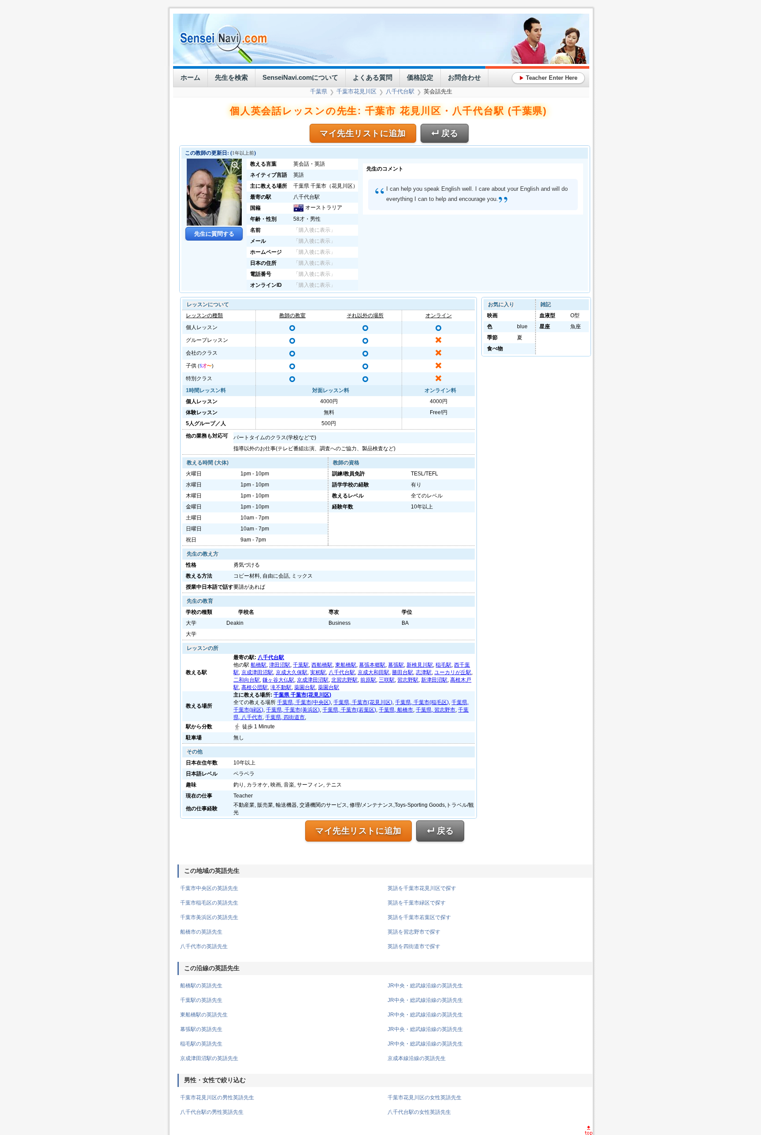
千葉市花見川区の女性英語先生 (425, 1097)
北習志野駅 (344, 680)
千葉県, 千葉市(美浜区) (293, 710)
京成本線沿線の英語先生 (417, 1058)
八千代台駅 (400, 91)
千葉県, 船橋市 (396, 710)
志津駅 (424, 672)
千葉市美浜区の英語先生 (209, 917)
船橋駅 (258, 665)
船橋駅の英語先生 (201, 986)
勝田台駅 (402, 672)
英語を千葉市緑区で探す (417, 903)
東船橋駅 (345, 665)
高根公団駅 (254, 687)
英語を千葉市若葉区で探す (419, 917)
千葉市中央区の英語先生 (209, 888)
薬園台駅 (304, 687)
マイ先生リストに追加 (363, 133)
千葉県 (318, 91)
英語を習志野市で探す (414, 932)
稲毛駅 (443, 665)
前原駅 (368, 680)
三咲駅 (387, 680)
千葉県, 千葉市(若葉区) (349, 710)
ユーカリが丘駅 (452, 672)
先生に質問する (214, 233)
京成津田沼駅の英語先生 (209, 1058)
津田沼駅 (279, 665)
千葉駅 (301, 665)
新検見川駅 (419, 665)
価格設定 (420, 77)
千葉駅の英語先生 (201, 1000)
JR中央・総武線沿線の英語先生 (425, 986)
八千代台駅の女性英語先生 (419, 1112)
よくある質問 (372, 77)
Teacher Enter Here (548, 77)
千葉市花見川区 (356, 91)
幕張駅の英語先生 (201, 1029)
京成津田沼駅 (257, 672)
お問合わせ (464, 77)
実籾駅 (318, 672)
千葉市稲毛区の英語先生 (209, 903)
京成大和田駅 (373, 672)
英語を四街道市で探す (414, 946)
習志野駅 (407, 680)
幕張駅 (396, 665)
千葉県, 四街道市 (285, 717)
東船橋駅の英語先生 (204, 1015)
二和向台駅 (246, 680)
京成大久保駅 (291, 672)
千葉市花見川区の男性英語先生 (217, 1097)
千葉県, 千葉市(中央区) (304, 702)
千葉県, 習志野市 (435, 710)
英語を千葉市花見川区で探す (422, 888)
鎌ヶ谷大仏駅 (278, 680)
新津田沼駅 (434, 680)
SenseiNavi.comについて (300, 77)
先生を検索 (231, 77)
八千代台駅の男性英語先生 (212, 1112)
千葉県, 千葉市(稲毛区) (422, 702)
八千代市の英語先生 (204, 946)
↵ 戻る (444, 133)
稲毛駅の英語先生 (201, 1044)
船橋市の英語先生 (201, 932)
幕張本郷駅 (372, 665)
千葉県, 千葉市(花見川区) (362, 702)
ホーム (190, 77)
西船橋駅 (321, 665)
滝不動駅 (281, 687)
